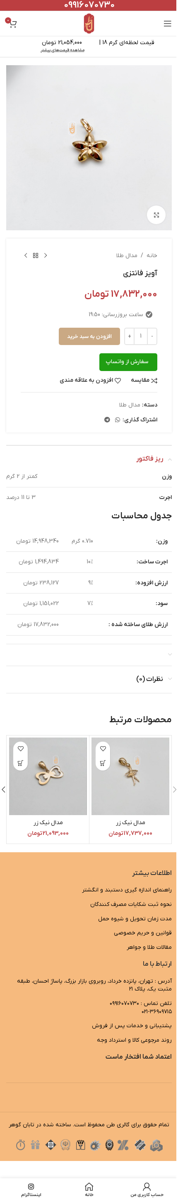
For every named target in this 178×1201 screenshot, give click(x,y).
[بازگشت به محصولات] (36, 256)
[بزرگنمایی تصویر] (156, 215)
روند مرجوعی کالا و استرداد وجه (134, 1040)
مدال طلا (126, 256)
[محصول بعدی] (26, 256)
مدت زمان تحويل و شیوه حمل (135, 919)
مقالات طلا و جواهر (149, 947)
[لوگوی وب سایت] (89, 23)
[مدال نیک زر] (130, 776)
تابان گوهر (21, 1125)
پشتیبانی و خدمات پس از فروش (132, 1026)
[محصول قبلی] (46, 256)
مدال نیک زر (130, 823)
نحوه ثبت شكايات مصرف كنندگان (131, 904)
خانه (152, 256)
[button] (103, 763)
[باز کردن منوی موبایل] (167, 23)
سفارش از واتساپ (127, 362)
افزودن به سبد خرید (89, 336)
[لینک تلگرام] (107, 420)
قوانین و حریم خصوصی (143, 933)
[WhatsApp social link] (118, 420)
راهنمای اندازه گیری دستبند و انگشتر (127, 890)
